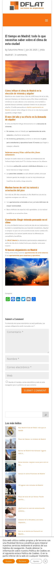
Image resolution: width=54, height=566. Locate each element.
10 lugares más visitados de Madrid (30, 485)
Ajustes (36, 561)
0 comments (21, 54)
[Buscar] (45, 414)
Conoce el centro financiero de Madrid (31, 474)
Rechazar (22, 561)
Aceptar (9, 561)
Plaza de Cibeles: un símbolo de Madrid (32, 439)
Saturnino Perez (15, 49)
